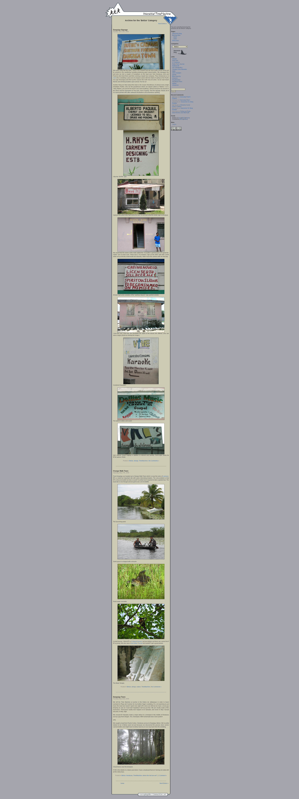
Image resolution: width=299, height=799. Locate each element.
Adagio (174, 59)
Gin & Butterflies (177, 67)
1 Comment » (162, 775)
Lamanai (166, 476)
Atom (187, 118)
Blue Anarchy (176, 76)
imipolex (175, 78)
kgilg (173, 71)
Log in (174, 124)
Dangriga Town (119, 697)
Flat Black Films (177, 81)
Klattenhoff (175, 66)
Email (179, 118)
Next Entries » (162, 23)
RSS (183, 118)
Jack (114, 78)
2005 (175, 39)
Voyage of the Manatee (179, 69)
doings (136, 460)
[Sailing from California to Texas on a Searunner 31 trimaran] (179, 55)
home (122, 783)
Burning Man (176, 35)
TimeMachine (143, 460)
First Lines (175, 40)
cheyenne (175, 85)
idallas (174, 83)
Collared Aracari (137, 641)
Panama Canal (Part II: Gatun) (181, 105)
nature (139, 686)
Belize (131, 460)
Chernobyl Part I (185, 100)
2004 (175, 37)
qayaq (174, 74)
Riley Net (175, 60)
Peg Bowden (176, 80)
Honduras (129, 775)
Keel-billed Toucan (136, 643)
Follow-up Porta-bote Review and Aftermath (181, 112)
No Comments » (154, 460)
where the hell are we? (150, 775)
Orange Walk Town (120, 471)
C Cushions (176, 62)
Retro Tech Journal (178, 64)
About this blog (177, 33)
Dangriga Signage (120, 30)
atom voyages (176, 73)
